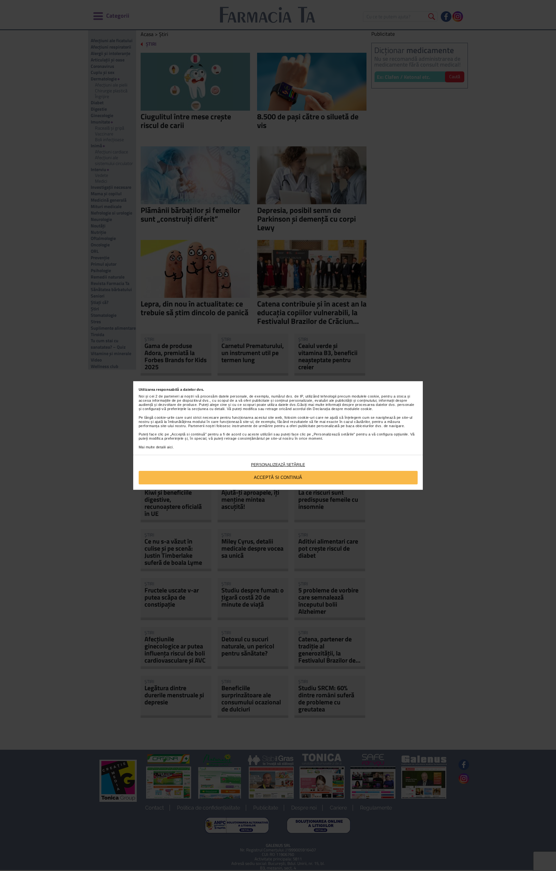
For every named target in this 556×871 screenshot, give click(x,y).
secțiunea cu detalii (208, 409)
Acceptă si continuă (278, 477)
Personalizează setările (278, 465)
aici (170, 447)
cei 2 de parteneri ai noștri (171, 396)
